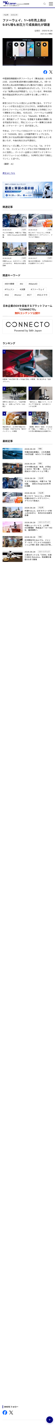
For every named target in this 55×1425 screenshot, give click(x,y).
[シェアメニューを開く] (49, 1419)
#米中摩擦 (9, 284)
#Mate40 (33, 284)
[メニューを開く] (51, 4)
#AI (21, 284)
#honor (17, 295)
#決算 (22, 289)
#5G (7, 295)
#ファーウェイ (37, 289)
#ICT (29, 295)
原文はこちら (9, 173)
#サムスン (9, 289)
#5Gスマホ (42, 295)
